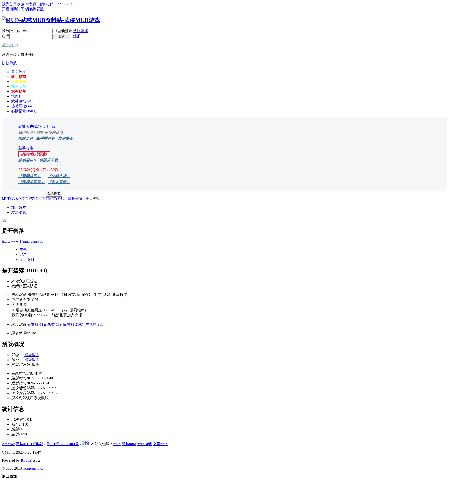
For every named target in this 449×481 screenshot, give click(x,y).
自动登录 (64, 31)
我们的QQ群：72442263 (52, 4)
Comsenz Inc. (33, 468)
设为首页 (9, 4)
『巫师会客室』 (31, 182)
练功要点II (27, 160)
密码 (5, 36)
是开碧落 (75, 199)
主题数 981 (94, 324)
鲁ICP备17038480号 (63, 444)
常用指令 (65, 138)
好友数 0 (34, 324)
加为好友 (18, 207)
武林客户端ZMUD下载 (37, 126)
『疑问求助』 (29, 176)
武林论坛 (22, 101)
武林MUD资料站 (29, 444)
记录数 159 (53, 324)
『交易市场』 (59, 176)
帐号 (5, 31)
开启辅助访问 (13, 9)
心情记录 (23, 111)
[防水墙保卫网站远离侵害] (83, 444)
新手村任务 (45, 138)
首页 (19, 72)
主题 (23, 249)
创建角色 (25, 138)
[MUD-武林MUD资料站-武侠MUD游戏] (51, 20)
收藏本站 (24, 4)
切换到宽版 (34, 9)
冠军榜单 (18, 91)
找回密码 (80, 31)
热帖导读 (23, 106)
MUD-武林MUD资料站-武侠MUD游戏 (33, 199)
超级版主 (31, 355)
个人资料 (26, 259)
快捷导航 (9, 63)
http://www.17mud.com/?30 (22, 241)
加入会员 (18, 86)
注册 (77, 36)
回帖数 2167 (73, 324)
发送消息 (18, 212)
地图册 (16, 96)
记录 (23, 254)
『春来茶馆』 (59, 182)
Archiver (8, 444)
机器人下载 (48, 160)
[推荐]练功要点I (34, 154)
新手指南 (18, 77)
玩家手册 (18, 82)
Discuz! (26, 460)
